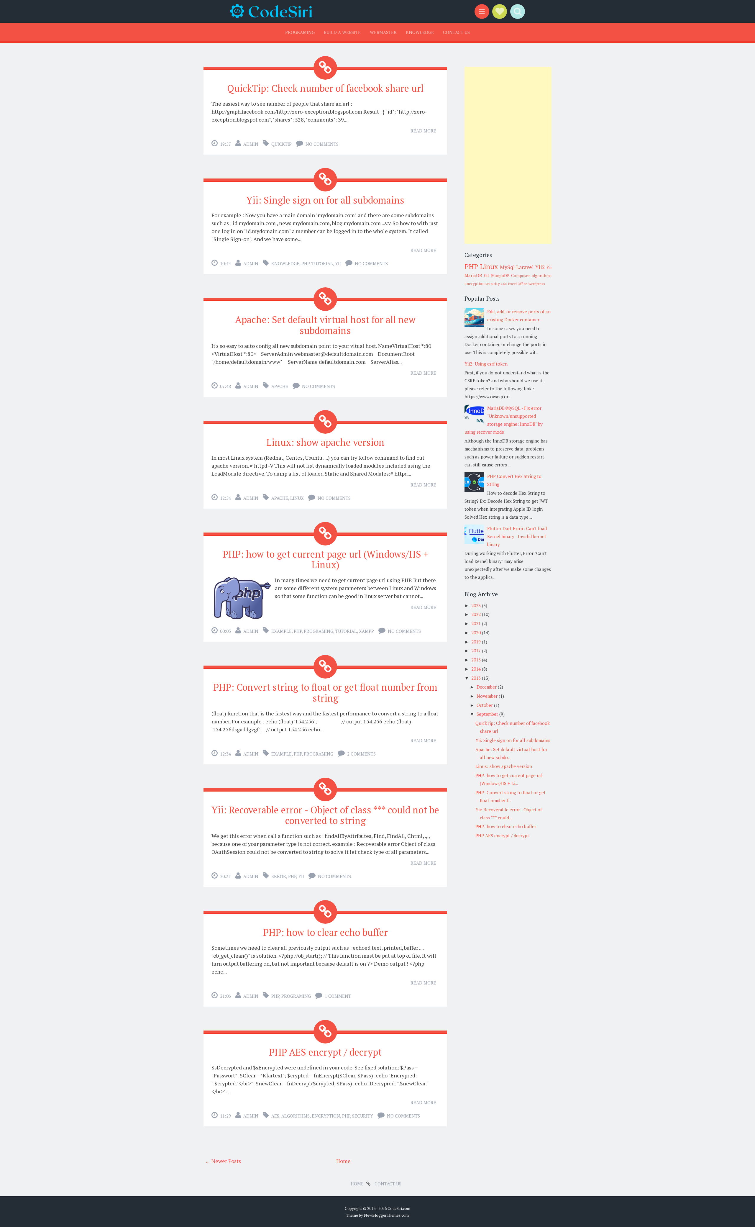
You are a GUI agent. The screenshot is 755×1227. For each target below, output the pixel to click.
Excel (512, 283)
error (278, 876)
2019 (476, 642)
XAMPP (366, 631)
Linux (297, 498)
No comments (322, 144)
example (281, 631)
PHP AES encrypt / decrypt (325, 1052)
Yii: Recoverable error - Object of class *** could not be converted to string (325, 815)
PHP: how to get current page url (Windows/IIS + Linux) (325, 559)
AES (275, 1116)
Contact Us (456, 32)
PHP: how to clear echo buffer (325, 932)
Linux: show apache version (325, 442)
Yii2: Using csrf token (486, 364)
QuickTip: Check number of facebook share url (325, 88)
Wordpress (536, 283)
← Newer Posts (223, 1160)
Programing (300, 32)
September (488, 714)
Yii (338, 263)
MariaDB (473, 275)
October (485, 705)
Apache (279, 386)
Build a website (342, 32)
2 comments (361, 754)
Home (343, 1160)
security (362, 1116)
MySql (507, 267)
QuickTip (281, 144)
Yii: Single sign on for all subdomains (325, 200)
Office (522, 283)
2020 (476, 632)
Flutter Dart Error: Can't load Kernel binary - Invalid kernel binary (517, 536)
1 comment (338, 996)
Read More (423, 131)
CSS (504, 283)
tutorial (322, 263)
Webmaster (383, 32)
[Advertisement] (508, 155)
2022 (476, 614)
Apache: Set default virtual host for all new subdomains (325, 325)
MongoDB (500, 275)
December (487, 687)
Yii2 (540, 267)
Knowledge (420, 32)
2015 (476, 660)
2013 (476, 678)
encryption (326, 1116)
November (488, 696)
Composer (520, 275)
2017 (476, 650)
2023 (476, 605)
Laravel (525, 267)
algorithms (295, 1116)
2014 (476, 669)
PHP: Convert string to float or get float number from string (325, 692)
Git (486, 275)
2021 (476, 623)
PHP (305, 263)
